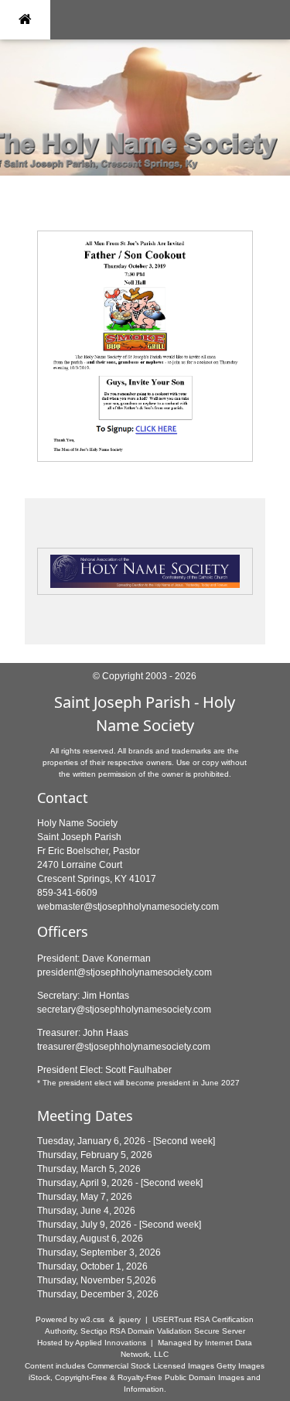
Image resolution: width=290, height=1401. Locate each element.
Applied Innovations (110, 1342)
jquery (130, 1319)
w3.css (92, 1319)
